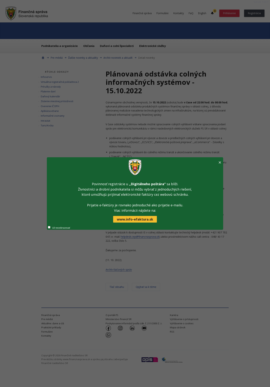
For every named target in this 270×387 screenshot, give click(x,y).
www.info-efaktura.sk (135, 219)
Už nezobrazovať (61, 227)
